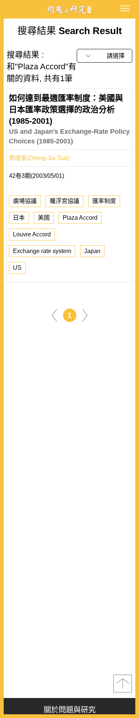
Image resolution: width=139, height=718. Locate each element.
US (17, 268)
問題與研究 (69, 9)
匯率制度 (104, 201)
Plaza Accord (80, 218)
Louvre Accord (32, 234)
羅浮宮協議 (64, 201)
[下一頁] (85, 315)
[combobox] (104, 55)
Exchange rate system (42, 251)
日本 (19, 218)
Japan (92, 251)
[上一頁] (54, 315)
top (122, 683)
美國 (44, 218)
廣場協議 (25, 201)
